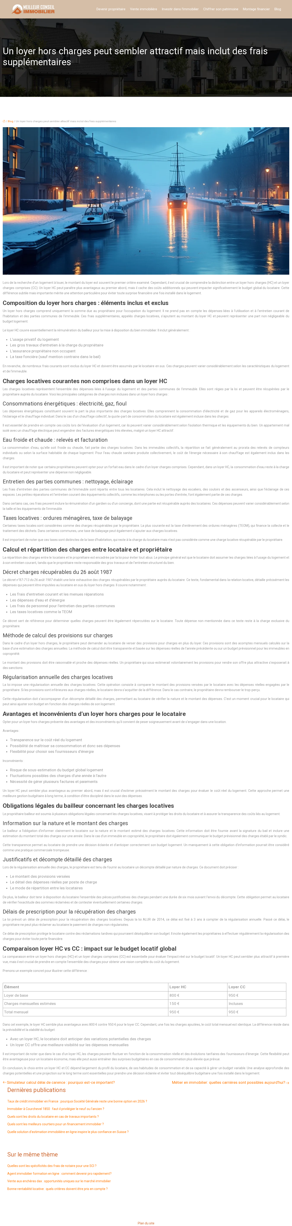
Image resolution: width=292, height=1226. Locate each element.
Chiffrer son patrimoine (220, 9)
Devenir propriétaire (110, 9)
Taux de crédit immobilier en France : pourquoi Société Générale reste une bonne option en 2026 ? (77, 1101)
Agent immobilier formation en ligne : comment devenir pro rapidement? (59, 1173)
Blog (277, 9)
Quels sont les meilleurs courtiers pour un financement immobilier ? (55, 1124)
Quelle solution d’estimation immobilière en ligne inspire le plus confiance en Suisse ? (68, 1132)
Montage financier (256, 9)
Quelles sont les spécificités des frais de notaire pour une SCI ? (51, 1166)
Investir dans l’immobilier (180, 9)
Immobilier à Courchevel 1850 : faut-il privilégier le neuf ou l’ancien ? (55, 1109)
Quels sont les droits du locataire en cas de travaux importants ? (53, 1116)
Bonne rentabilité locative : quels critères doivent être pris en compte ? (57, 1189)
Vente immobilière (143, 9)
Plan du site (146, 1223)
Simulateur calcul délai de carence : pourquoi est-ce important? (61, 1082)
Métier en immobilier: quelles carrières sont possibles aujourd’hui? (228, 1082)
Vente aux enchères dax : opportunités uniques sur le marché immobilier (59, 1181)
